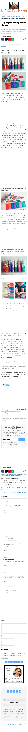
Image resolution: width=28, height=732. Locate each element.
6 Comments (13, 26)
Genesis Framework (10, 724)
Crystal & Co (6, 501)
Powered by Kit (14, 445)
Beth (4, 536)
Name (2, 635)
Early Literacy (18, 475)
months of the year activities (14, 335)
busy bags (17, 97)
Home (3, 16)
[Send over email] (12, 39)
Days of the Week (13, 475)
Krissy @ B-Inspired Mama (11, 586)
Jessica (5, 572)
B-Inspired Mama (14, 6)
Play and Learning (10, 16)
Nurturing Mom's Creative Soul (15, 474)
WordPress (21, 724)
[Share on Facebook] (2, 39)
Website (3, 644)
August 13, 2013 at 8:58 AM (11, 587)
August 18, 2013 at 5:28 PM (9, 503)
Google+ (13, 415)
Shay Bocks (20, 723)
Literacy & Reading (21, 16)
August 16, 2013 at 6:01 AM (9, 538)
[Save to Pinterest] (9, 39)
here (19, 351)
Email (2, 640)
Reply (5, 512)
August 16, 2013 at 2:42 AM (9, 559)
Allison (5, 557)
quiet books (9, 357)
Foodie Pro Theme (12, 723)
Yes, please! (22, 440)
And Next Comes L (16, 345)
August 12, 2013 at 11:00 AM (9, 573)
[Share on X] (6, 39)
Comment (3, 622)
